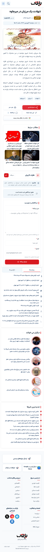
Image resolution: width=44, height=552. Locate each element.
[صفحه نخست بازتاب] (22, 536)
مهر (33, 83)
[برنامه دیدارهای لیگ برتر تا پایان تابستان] (36, 392)
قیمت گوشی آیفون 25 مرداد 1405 (30, 306)
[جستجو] (8, 3)
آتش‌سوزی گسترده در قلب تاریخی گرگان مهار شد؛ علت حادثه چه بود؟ (21, 291)
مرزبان (29, 98)
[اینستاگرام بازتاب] (12, 516)
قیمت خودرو (35, 483)
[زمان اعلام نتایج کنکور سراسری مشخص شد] (36, 382)
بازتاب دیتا (36, 501)
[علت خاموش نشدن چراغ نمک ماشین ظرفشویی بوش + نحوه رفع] (36, 371)
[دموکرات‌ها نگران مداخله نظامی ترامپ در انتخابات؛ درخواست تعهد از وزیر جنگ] (36, 341)
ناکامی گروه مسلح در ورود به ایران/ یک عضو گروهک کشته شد (22, 412)
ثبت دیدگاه (6, 175)
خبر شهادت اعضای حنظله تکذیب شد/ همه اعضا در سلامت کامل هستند (31, 146)
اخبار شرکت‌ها (35, 498)
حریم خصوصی (35, 521)
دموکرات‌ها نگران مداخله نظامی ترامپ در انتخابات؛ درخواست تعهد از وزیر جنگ (19, 340)
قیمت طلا (36, 487)
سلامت (17, 501)
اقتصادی (17, 483)
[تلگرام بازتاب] (17, 516)
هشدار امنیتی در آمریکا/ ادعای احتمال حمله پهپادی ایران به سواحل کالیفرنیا (23, 416)
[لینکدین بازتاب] (12, 521)
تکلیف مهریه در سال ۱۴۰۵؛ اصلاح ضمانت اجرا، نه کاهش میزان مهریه (20, 316)
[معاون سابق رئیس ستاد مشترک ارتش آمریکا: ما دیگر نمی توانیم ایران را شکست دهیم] (36, 351)
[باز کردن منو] (3, 3)
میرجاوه (22, 98)
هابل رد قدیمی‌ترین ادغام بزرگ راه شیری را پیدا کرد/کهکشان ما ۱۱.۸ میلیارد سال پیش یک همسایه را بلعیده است (20, 322)
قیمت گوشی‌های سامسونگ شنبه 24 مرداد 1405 (27, 275)
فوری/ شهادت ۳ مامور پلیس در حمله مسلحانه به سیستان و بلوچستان (31, 165)
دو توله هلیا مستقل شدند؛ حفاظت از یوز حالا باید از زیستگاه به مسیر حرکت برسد (22, 301)
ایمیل (37, 249)
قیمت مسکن (35, 490)
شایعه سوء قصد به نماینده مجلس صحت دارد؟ (26, 426)
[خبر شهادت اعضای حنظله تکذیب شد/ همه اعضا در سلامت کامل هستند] (30, 136)
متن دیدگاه (35, 209)
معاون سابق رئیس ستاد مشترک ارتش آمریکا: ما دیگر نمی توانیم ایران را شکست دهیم (17, 350)
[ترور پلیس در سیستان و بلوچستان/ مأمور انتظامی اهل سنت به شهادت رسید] (13, 136)
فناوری (17, 498)
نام (37, 239)
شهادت (37, 98)
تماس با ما (36, 517)
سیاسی (17, 490)
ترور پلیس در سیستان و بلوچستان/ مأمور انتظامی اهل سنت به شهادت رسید (14, 146)
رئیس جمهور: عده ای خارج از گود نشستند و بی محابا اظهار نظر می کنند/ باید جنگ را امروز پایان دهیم (22, 422)
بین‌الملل (17, 494)
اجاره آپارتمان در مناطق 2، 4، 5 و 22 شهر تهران (26, 285)
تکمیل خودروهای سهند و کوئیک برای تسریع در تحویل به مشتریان (21, 296)
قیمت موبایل (35, 494)
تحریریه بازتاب (27, 18)
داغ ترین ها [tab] (12, 270)
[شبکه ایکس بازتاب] (7, 516)
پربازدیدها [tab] (31, 270)
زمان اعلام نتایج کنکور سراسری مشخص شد (17, 380)
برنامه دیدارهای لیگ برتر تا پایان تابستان (18, 390)
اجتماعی (17, 487)
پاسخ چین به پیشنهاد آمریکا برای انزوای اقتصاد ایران (25, 442)
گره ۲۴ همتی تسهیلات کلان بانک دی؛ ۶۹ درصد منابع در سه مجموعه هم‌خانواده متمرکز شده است (23, 312)
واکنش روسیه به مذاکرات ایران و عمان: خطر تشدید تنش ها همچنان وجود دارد (18, 360)
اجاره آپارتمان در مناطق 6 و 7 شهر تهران (28, 280)
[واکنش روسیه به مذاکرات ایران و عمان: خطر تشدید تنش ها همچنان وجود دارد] (36, 361)
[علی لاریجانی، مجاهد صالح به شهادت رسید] (13, 155)
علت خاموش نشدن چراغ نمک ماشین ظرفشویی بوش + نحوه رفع (17, 371)
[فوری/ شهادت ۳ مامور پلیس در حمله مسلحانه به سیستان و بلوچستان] (30, 155)
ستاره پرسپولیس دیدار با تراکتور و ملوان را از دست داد (24, 430)
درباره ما (37, 514)
